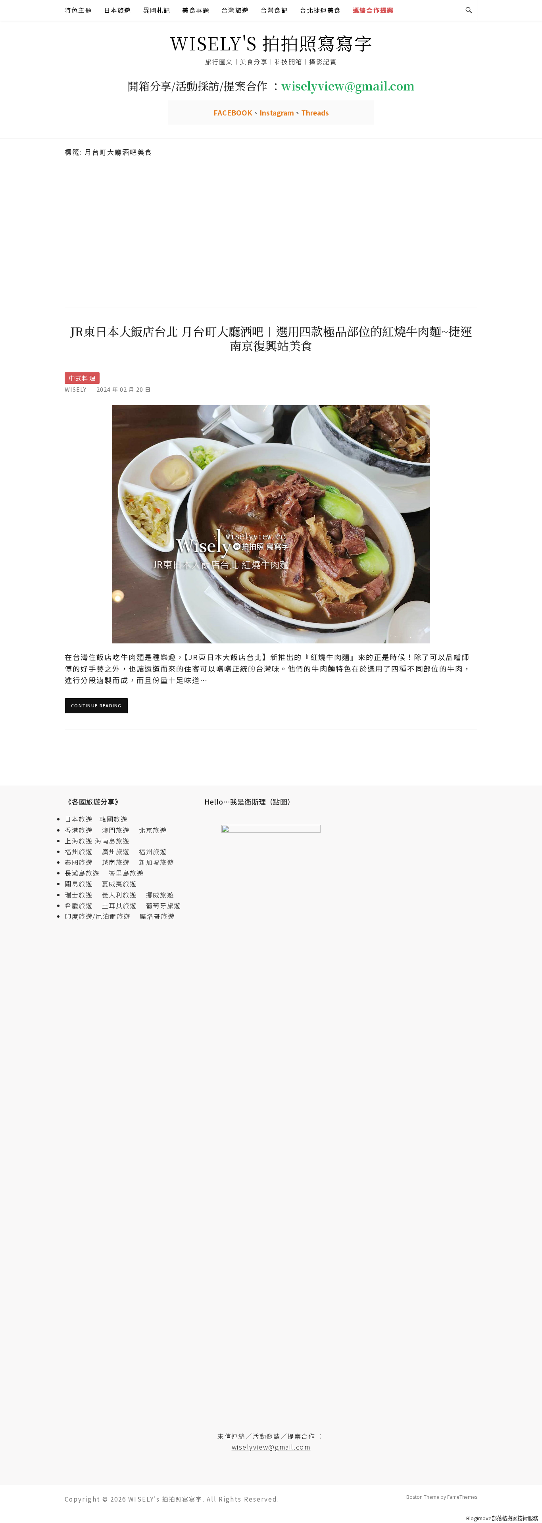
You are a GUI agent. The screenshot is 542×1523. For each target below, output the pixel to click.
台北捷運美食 (320, 10)
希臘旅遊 (82, 905)
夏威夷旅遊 (119, 883)
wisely (75, 389)
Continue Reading (96, 706)
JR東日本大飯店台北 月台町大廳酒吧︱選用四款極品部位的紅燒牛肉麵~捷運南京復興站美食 (271, 338)
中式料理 (82, 378)
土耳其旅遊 (123, 905)
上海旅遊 (78, 840)
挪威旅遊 (160, 894)
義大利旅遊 (119, 894)
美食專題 (195, 10)
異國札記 (157, 10)
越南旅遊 (119, 862)
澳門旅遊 (116, 830)
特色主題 (78, 10)
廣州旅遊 (116, 851)
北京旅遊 (153, 830)
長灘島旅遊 (82, 873)
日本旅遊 (117, 10)
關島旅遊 (82, 883)
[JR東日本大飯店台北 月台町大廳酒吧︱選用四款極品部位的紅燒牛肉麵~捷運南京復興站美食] (271, 524)
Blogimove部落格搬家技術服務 (502, 1518)
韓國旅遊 (113, 819)
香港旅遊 (78, 830)
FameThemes (462, 1497)
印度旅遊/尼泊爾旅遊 (101, 916)
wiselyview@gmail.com (271, 1447)
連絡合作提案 (373, 10)
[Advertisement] (271, 236)
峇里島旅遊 (126, 873)
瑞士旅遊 (82, 894)
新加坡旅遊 (156, 862)
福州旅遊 (82, 851)
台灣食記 (274, 10)
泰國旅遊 (82, 862)
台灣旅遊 (235, 10)
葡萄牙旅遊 (163, 905)
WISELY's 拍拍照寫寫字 (271, 43)
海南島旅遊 (112, 840)
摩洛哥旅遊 (157, 916)
